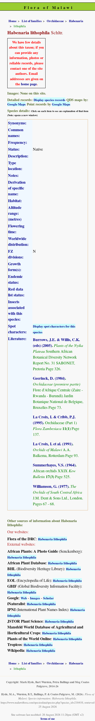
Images (35, 598)
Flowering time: (16, 228)
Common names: (15, 132)
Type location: (15, 165)
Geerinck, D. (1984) (49, 378)
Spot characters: (17, 329)
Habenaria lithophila (52, 539)
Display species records (49, 99)
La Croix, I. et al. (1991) (52, 443)
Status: (13, 149)
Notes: (13, 175)
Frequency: (17, 142)
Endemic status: (15, 279)
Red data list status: (16, 292)
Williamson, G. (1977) (50, 486)
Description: (18, 156)
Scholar (48, 598)
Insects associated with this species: (16, 310)
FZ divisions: (15, 254)
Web (24, 598)
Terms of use (47, 719)
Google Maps (16, 104)
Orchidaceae (55, 21)
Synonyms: (17, 123)
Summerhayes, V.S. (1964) (54, 465)
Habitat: (15, 200)
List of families (32, 21)
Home (13, 21)
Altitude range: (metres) (14, 213)
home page (29, 83)
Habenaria (76, 21)
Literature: (17, 338)
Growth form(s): (14, 266)
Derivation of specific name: (17, 188)
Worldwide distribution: (18, 241)
